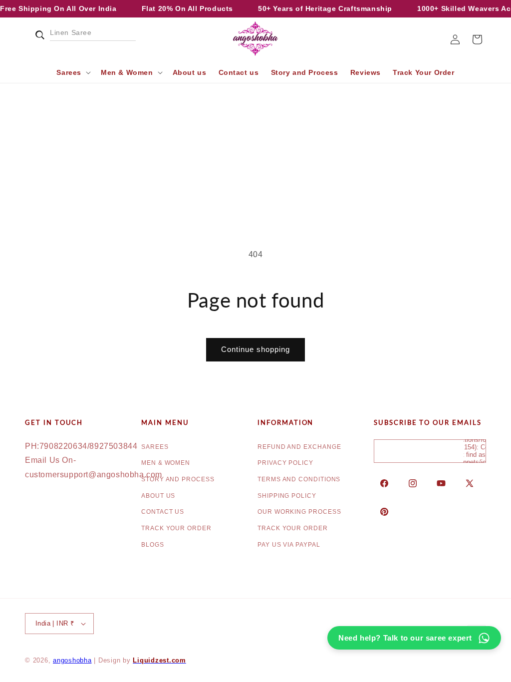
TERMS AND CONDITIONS (298, 479)
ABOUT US (158, 496)
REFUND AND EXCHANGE (299, 447)
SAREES (155, 447)
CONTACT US (162, 512)
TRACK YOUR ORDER (176, 528)
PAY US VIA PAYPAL (288, 545)
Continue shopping (255, 349)
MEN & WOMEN (165, 463)
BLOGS (152, 545)
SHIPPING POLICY (286, 496)
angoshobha (72, 660)
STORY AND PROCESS (178, 479)
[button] (36, 39)
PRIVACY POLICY (285, 463)
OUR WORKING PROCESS (299, 512)
